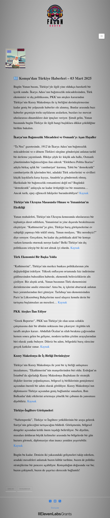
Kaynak (83, 193)
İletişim (55, 507)
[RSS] (60, 501)
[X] (50, 501)
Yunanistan (24, 489)
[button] (101, 36)
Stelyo (11, 489)
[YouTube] (55, 501)
